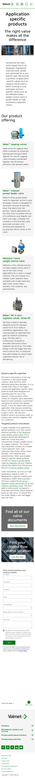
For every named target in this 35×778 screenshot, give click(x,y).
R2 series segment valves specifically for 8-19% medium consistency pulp (17, 483)
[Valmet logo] (8, 4)
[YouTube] (21, 747)
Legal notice (5, 761)
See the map (17, 557)
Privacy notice (6, 769)
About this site (6, 755)
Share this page (6, 703)
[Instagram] (8, 747)
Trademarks (5, 763)
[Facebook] (3, 747)
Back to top (28, 705)
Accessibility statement (9, 766)
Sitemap (4, 758)
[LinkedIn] (17, 747)
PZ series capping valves (18, 468)
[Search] (26, 4)
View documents (17, 526)
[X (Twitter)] (12, 747)
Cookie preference (7, 771)
